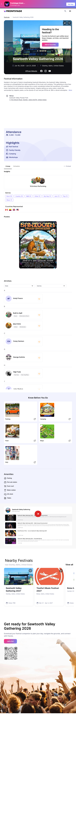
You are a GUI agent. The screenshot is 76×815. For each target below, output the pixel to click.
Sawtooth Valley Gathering (21, 509)
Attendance (13, 132)
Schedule (16, 166)
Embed (68, 166)
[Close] (1, 4)
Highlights (12, 142)
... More (69, 90)
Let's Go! (10, 641)
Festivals (7, 17)
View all (69, 564)
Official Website (31, 71)
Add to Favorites (50, 44)
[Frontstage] (13, 11)
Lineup (8, 166)
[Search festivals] (65, 11)
